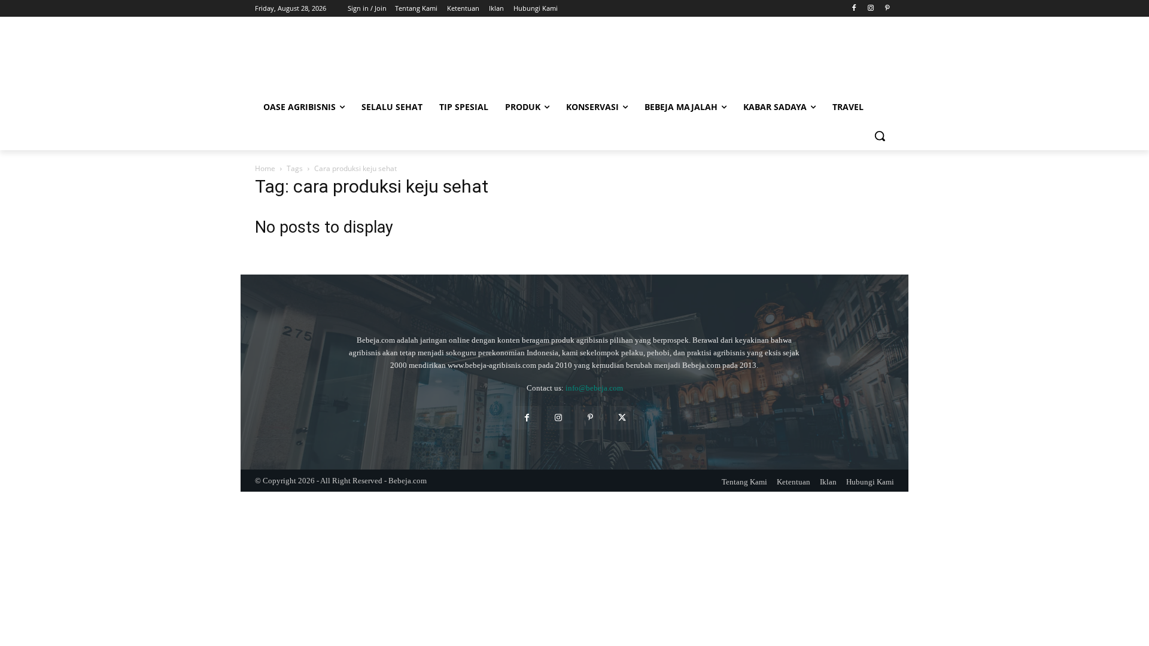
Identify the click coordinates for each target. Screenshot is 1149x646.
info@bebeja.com (594, 387)
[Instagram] (870, 9)
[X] (622, 417)
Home (265, 168)
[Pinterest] (887, 9)
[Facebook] (854, 9)
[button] (879, 135)
